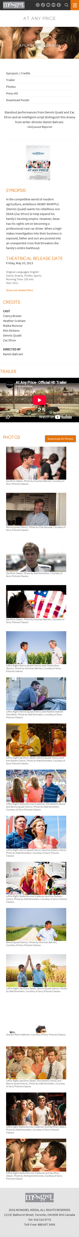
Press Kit (12, 93)
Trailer (10, 80)
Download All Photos (60, 439)
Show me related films (19, 290)
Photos (11, 87)
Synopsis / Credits (18, 73)
